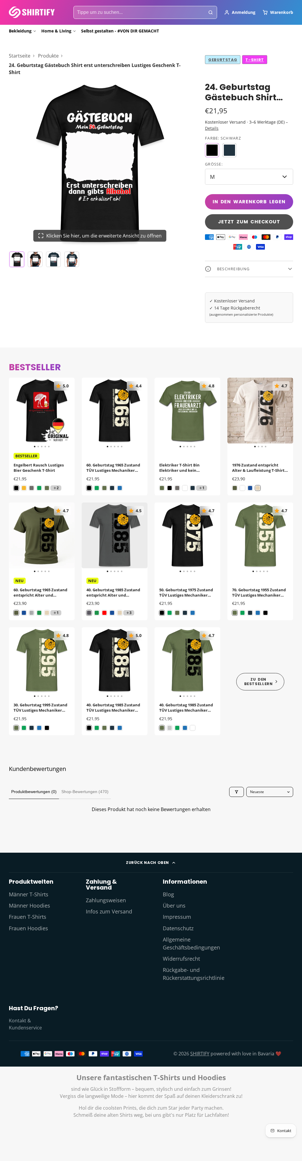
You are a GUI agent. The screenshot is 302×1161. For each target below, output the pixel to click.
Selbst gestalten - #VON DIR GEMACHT (120, 31)
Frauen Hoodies (28, 928)
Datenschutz (178, 928)
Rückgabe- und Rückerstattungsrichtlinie (193, 973)
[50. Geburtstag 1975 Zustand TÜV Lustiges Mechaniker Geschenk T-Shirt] (161, 537)
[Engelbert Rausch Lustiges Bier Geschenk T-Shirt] (15, 413)
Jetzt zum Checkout (249, 221)
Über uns (174, 905)
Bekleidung (20, 31)
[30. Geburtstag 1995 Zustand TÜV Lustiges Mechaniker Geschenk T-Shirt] (15, 662)
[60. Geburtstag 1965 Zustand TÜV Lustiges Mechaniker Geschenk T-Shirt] (88, 413)
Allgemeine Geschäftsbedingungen (191, 943)
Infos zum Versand (109, 911)
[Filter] (236, 792)
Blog (168, 894)
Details (212, 128)
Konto (239, 12)
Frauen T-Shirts (27, 916)
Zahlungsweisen (106, 900)
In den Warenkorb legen (249, 201)
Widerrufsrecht (181, 958)
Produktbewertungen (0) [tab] (34, 791)
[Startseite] (32, 12)
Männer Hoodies (29, 905)
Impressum (177, 916)
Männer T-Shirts (28, 894)
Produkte (48, 56)
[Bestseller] (260, 681)
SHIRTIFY (199, 1053)
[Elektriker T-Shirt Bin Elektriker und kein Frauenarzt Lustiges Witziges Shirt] (161, 413)
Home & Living (56, 31)
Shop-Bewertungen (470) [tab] (85, 791)
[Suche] (210, 12)
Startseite (19, 56)
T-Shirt (254, 59)
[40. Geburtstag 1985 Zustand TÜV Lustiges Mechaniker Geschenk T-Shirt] (88, 662)
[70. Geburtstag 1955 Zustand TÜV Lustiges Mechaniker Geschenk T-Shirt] (234, 537)
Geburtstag (222, 59)
